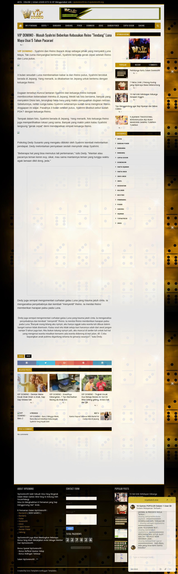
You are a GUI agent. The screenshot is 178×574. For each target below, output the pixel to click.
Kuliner (120, 190)
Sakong (120, 209)
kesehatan (121, 186)
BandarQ (69, 25)
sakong (141, 25)
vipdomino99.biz (45, 2)
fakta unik (122, 172)
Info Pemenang (31, 25)
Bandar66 (57, 25)
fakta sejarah (123, 167)
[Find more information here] (152, 534)
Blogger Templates (48, 571)
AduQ (101, 25)
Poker (79, 25)
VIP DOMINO (24, 51)
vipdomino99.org (61, 2)
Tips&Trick (122, 218)
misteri (120, 195)
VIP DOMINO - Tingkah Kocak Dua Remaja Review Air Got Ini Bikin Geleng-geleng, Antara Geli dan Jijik (95, 398)
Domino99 (90, 25)
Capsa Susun (128, 25)
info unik (121, 176)
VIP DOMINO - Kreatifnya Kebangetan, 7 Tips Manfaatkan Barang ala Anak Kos (63, 397)
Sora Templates (33, 571)
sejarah (120, 214)
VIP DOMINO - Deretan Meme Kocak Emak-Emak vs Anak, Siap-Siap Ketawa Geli (31, 397)
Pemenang (121, 200)
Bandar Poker (113, 25)
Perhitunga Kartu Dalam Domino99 (145, 70)
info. (119, 181)
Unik (28, 356)
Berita (44, 25)
